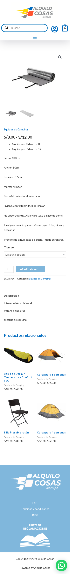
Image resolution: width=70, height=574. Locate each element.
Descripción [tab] (11, 295)
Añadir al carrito (30, 269)
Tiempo (9, 247)
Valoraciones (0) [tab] (14, 310)
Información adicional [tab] (18, 303)
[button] (34, 36)
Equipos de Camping (16, 129)
